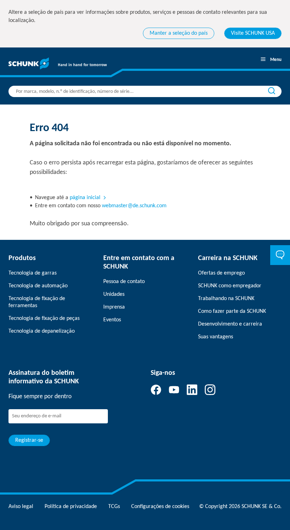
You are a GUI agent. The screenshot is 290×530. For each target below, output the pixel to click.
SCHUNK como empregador (229, 286)
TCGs (114, 506)
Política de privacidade (71, 506)
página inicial (85, 198)
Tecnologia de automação (38, 286)
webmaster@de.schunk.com (134, 206)
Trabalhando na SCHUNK (226, 298)
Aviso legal (20, 506)
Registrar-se (29, 440)
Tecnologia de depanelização (41, 331)
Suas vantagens (215, 337)
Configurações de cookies (160, 506)
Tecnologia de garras (32, 273)
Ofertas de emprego (221, 273)
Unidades (113, 294)
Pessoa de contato (124, 281)
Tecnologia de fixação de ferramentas (36, 302)
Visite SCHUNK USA (253, 33)
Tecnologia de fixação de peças (44, 318)
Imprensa (114, 307)
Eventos (112, 320)
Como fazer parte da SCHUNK (232, 311)
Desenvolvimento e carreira (230, 324)
